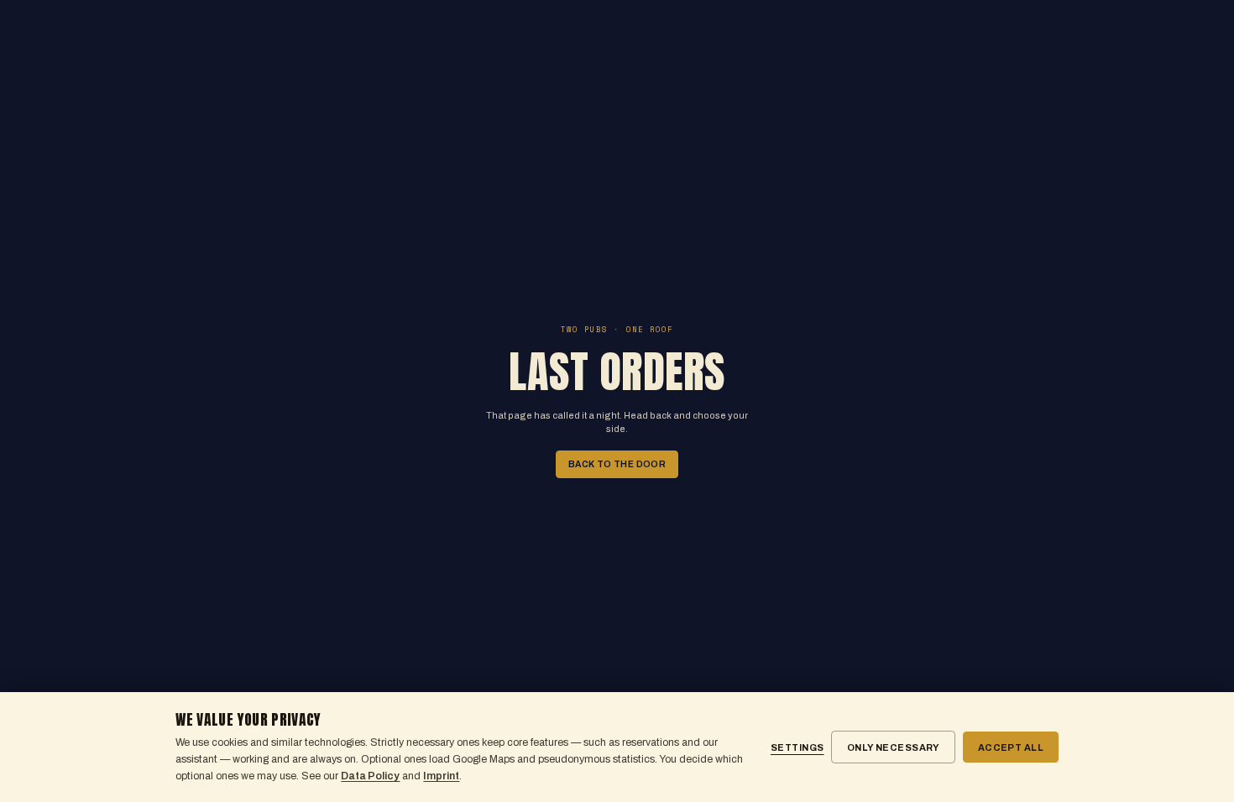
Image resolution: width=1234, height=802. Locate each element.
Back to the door (617, 464)
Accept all (1010, 747)
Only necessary (893, 747)
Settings (797, 747)
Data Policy (370, 776)
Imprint (441, 776)
